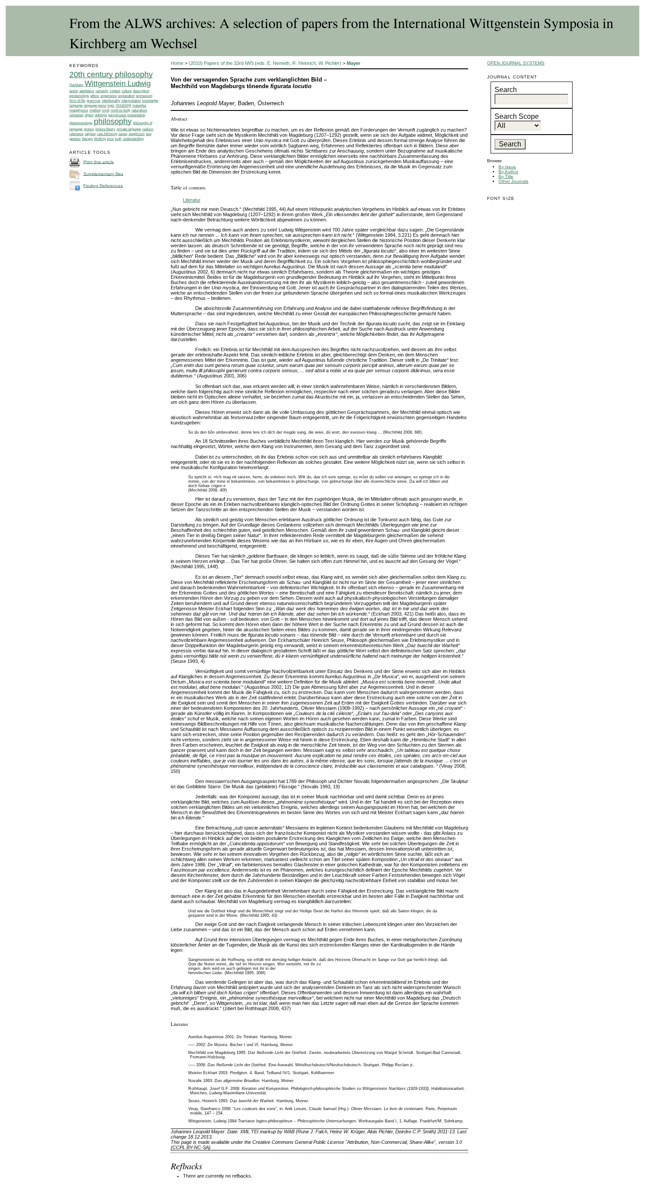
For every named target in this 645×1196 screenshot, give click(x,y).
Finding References (103, 185)
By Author (508, 171)
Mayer (353, 63)
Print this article (98, 161)
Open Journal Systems (516, 63)
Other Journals (513, 181)
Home (177, 63)
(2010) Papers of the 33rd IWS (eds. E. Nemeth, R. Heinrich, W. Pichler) (265, 63)
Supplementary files (103, 173)
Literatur (192, 200)
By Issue (507, 166)
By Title (505, 176)
